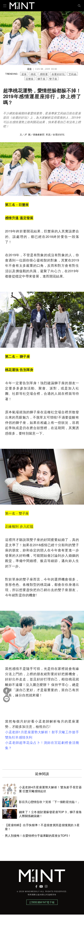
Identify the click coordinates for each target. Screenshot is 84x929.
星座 (24, 74)
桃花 (33, 74)
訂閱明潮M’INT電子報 (42, 902)
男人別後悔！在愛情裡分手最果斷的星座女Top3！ (38, 835)
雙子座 (53, 78)
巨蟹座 (30, 78)
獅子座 (41, 78)
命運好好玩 (58, 74)
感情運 (44, 74)
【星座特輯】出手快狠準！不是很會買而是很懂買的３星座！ (42, 827)
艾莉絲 (72, 74)
